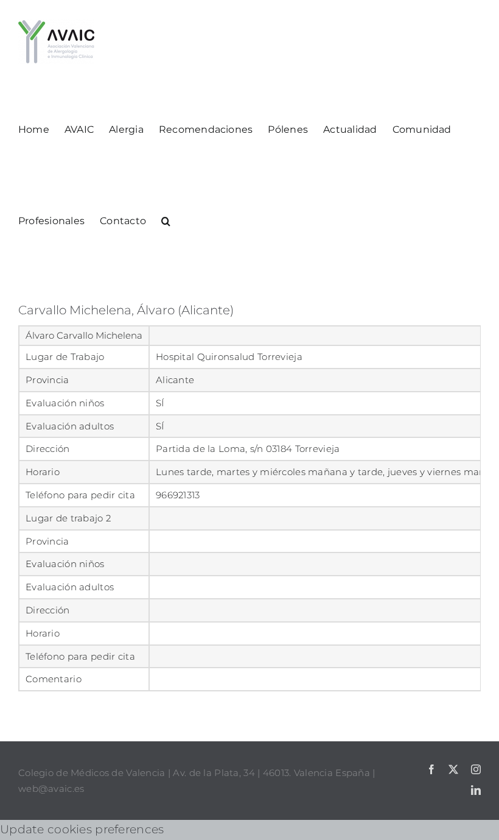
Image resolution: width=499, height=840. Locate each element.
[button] (165, 220)
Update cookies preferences (82, 829)
